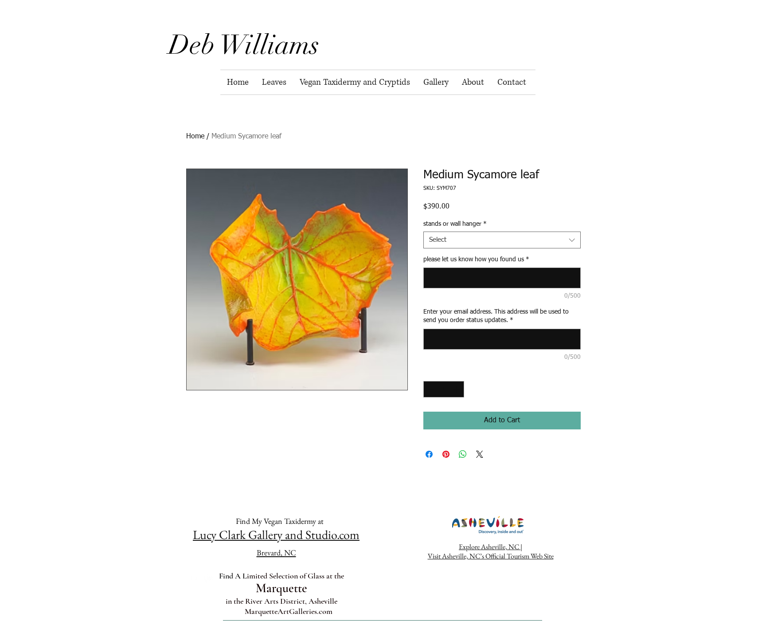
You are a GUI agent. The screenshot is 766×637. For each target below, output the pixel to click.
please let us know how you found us (476, 259)
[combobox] (502, 240)
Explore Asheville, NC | (490, 546)
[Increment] (457, 389)
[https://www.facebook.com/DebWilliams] (193, 578)
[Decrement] (430, 389)
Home (195, 136)
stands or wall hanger (455, 224)
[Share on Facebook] (429, 454)
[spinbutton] (444, 389)
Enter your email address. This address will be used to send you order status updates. (496, 316)
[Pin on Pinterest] (446, 454)
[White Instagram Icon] (209, 578)
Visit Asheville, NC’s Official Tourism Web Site (491, 556)
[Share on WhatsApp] (462, 454)
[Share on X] (479, 454)
